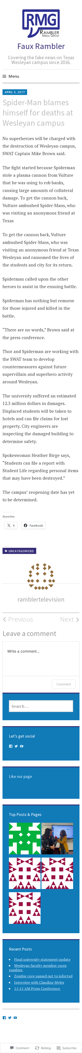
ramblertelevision (41, 599)
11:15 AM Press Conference (37, 988)
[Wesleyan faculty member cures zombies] (57, 839)
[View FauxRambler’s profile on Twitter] (16, 746)
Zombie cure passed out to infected (43, 976)
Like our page (20, 776)
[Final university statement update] (25, 839)
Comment (63, 684)
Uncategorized (21, 551)
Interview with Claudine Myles (39, 982)
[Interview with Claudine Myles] (57, 874)
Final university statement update (42, 959)
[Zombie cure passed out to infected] (25, 874)
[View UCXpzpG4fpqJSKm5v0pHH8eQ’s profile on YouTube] (21, 746)
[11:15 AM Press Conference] (25, 909)
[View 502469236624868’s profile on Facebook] (11, 746)
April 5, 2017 (15, 92)
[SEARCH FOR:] (41, 706)
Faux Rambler (41, 46)
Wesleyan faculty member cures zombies (38, 967)
